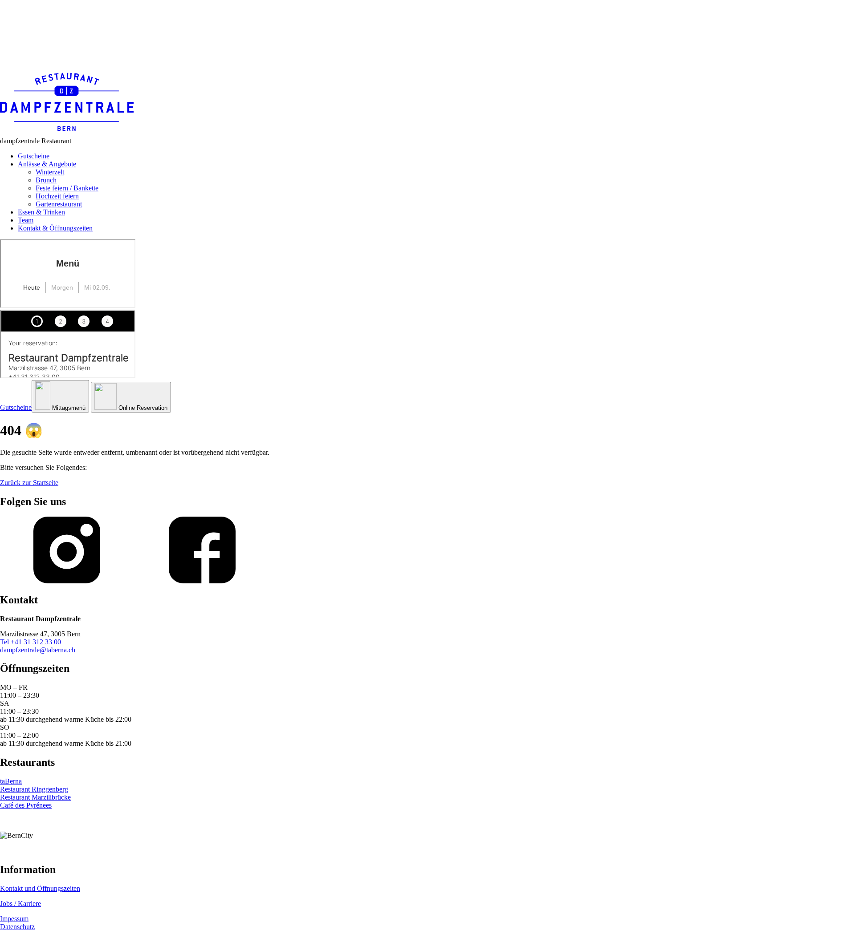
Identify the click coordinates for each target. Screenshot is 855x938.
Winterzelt (50, 172)
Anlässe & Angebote (47, 164)
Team (25, 220)
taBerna (11, 781)
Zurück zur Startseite (29, 482)
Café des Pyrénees (26, 805)
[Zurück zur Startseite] (67, 133)
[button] (60, 396)
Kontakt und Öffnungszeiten (40, 888)
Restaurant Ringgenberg (34, 789)
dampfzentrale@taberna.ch (37, 650)
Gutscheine (33, 156)
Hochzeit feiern (57, 196)
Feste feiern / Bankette (67, 188)
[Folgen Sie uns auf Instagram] (67, 581)
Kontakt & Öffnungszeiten (55, 228)
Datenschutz (17, 926)
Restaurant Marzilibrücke (35, 797)
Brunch (46, 180)
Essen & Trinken (41, 212)
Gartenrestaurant (59, 204)
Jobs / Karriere (20, 903)
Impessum (14, 918)
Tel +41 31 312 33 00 (30, 642)
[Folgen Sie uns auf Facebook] (202, 581)
